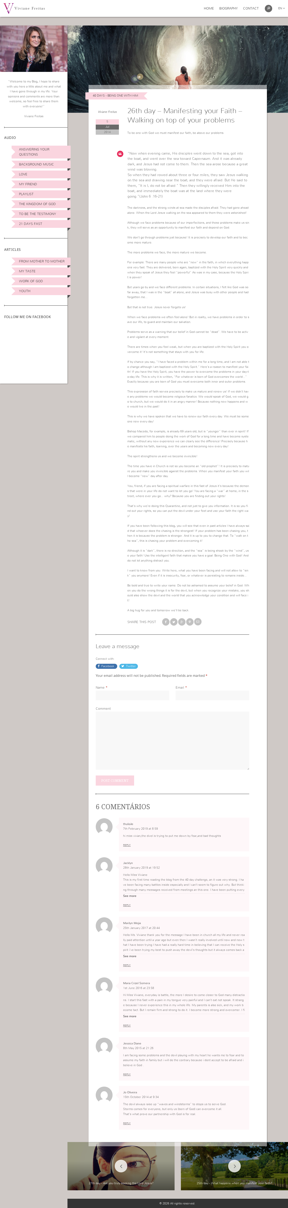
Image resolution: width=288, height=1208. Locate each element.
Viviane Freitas (107, 111)
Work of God (31, 281)
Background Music (36, 164)
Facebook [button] (108, 666)
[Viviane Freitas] (24, 8)
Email (180, 687)
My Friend (28, 184)
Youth (24, 291)
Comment (103, 708)
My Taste (27, 271)
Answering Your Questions (34, 152)
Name (100, 687)
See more (129, 896)
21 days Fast (30, 224)
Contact (251, 8)
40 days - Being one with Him (115, 95)
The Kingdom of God (37, 204)
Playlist (26, 194)
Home (209, 8)
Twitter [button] (130, 666)
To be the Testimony (37, 214)
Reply (127, 845)
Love (23, 174)
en (280, 8)
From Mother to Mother (42, 261)
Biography (228, 8)
